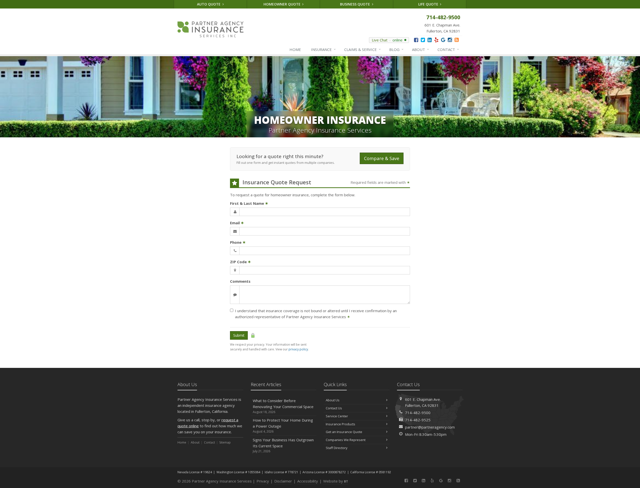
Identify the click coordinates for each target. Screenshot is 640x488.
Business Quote (355, 4)
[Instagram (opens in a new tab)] (450, 39)
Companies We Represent (346, 440)
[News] (456, 39)
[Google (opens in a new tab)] (443, 39)
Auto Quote (209, 4)
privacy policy (298, 349)
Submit (238, 335)
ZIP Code (240, 261)
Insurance (323, 49)
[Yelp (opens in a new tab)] (436, 39)
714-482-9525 (417, 419)
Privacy (262, 481)
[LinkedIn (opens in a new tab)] (430, 39)
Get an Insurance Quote (344, 432)
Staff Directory (337, 448)
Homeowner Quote (283, 4)
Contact (448, 49)
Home (295, 49)
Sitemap (225, 442)
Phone (238, 242)
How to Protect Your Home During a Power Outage (283, 426)
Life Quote (428, 4)
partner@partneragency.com (430, 427)
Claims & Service (362, 49)
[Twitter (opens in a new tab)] (423, 39)
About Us (333, 400)
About (420, 49)
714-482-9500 (417, 412)
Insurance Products (340, 424)
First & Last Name (249, 203)
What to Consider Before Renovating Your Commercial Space (283, 406)
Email (237, 222)
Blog (396, 49)
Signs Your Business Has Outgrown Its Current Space (283, 445)
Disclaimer (283, 481)
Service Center (337, 416)
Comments (240, 281)
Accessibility (307, 481)
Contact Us (334, 408)
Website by (335, 481)
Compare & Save (381, 158)
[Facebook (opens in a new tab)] (416, 39)
